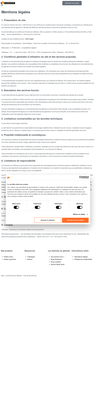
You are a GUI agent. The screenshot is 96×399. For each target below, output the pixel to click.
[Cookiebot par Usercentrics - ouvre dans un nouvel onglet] (80, 177)
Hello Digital (29, 39)
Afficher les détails (79, 214)
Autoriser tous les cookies (75, 220)
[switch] (37, 207)
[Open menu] (2, 5)
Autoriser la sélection (48, 220)
